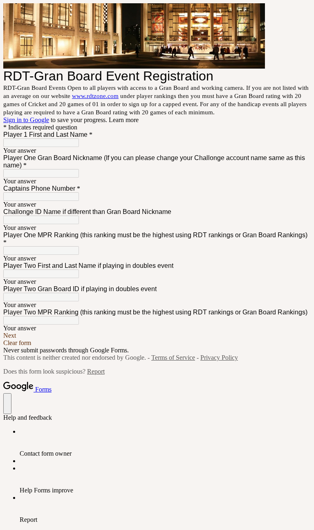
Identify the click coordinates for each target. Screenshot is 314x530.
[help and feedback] (7, 403)
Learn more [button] (124, 119)
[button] (157, 335)
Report (96, 371)
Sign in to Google (26, 119)
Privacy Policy (219, 357)
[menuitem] (165, 442)
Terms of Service (173, 357)
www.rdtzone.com (95, 96)
